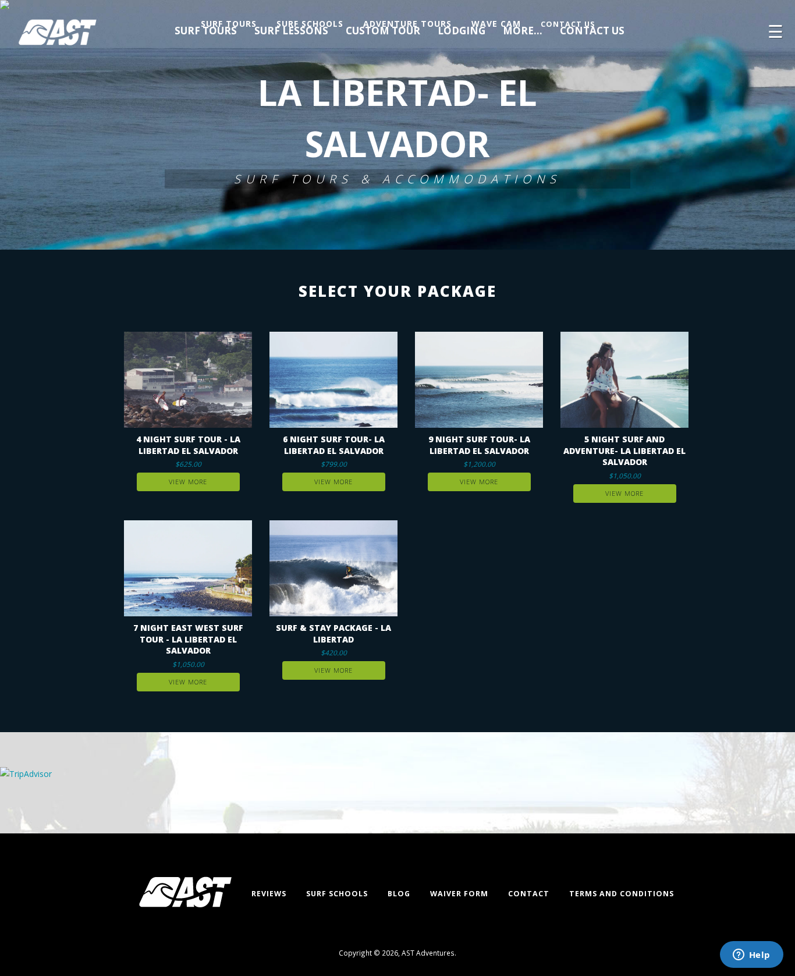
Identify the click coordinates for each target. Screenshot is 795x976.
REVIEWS (268, 894)
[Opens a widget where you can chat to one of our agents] (751, 955)
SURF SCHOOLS (337, 894)
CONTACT (528, 894)
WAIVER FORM (459, 894)
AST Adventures (428, 952)
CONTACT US (568, 24)
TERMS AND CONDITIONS (621, 894)
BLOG (399, 894)
